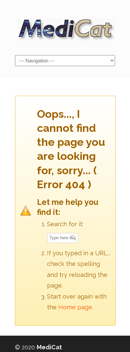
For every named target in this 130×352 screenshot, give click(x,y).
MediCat (65, 27)
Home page (75, 307)
